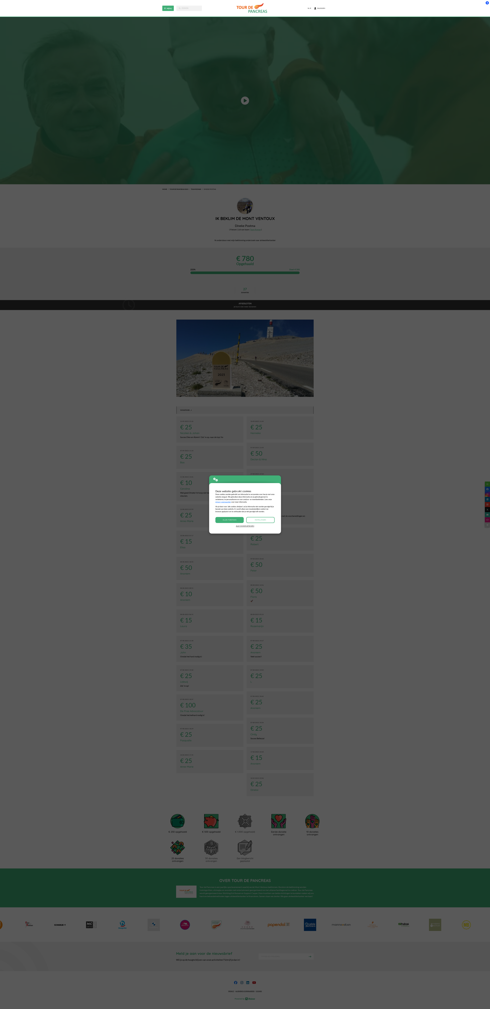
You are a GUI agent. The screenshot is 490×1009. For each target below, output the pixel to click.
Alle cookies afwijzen (245, 526)
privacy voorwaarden (223, 502)
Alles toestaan (229, 520)
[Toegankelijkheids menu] (487, 2)
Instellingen (260, 520)
